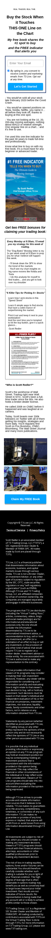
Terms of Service (15, 530)
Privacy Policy (37, 530)
